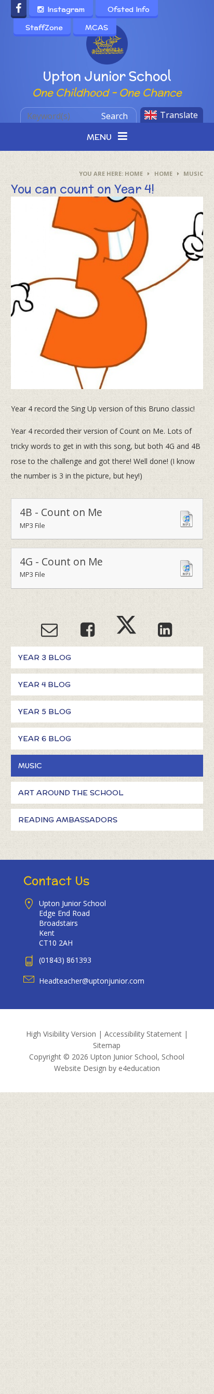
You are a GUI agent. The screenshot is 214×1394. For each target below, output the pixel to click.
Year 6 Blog (44, 738)
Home (134, 173)
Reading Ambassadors (67, 820)
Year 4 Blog (44, 684)
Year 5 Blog (44, 711)
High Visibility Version (61, 1034)
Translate (179, 115)
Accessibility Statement (143, 1034)
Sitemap (107, 1045)
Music (193, 173)
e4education (139, 1068)
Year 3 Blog (44, 657)
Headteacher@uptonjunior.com (91, 981)
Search (114, 116)
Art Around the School (71, 793)
